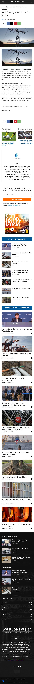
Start (3, 7)
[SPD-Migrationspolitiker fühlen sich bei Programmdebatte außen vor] (6, 282)
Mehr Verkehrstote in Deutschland (20, 297)
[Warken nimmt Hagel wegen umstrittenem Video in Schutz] (6, 246)
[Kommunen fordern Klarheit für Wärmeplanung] (6, 264)
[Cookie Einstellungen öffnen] (3, 682)
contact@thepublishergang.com (16, 660)
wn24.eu (7, 19)
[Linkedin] (18, 671)
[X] (11, 23)
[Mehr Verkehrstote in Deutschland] (6, 300)
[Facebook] (8, 23)
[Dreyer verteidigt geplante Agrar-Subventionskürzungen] (6, 542)
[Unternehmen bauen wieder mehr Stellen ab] (17, 490)
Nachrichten (7, 7)
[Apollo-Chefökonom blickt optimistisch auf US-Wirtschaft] (6, 291)
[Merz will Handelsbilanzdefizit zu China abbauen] (6, 255)
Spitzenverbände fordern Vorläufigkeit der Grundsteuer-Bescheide (26, 141)
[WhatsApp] (19, 23)
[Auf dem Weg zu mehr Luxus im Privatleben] (6, 551)
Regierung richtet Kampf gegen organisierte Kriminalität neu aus (13, 404)
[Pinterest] (15, 23)
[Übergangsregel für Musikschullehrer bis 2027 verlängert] (17, 514)
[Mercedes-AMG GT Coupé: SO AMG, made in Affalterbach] (6, 559)
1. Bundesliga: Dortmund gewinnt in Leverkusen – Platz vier (8, 143)
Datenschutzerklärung (14, 205)
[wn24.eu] (3, 19)
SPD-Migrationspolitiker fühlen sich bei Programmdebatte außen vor (16, 429)
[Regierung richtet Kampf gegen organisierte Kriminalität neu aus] (6, 273)
